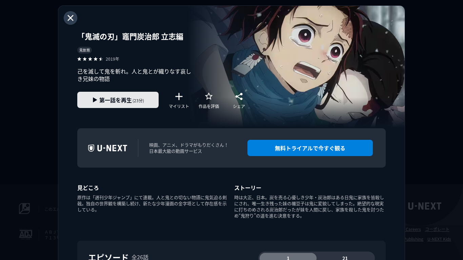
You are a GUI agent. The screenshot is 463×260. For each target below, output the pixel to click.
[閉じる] (70, 18)
